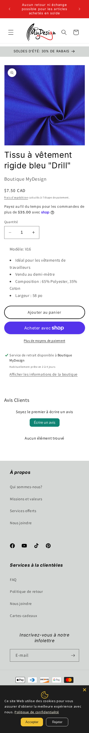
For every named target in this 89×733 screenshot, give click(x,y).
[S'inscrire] (73, 655)
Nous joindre (21, 522)
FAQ (13, 579)
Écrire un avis (44, 422)
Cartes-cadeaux (23, 615)
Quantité (11, 221)
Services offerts (23, 510)
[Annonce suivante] (79, 9)
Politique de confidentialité (37, 712)
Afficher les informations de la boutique (43, 374)
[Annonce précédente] (9, 9)
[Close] (84, 689)
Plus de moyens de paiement (44, 341)
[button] (11, 32)
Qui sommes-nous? (26, 486)
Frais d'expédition (16, 197)
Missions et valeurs (26, 498)
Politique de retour (26, 591)
